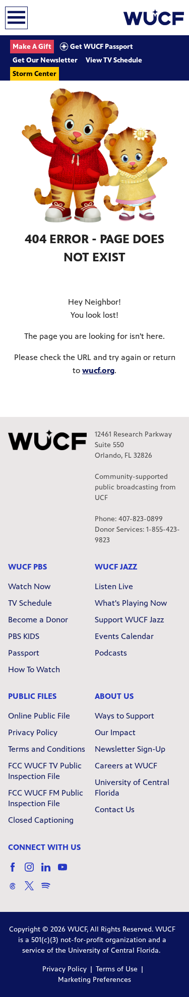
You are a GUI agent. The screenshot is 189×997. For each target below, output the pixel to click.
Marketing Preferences (94, 979)
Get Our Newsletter (45, 60)
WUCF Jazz (116, 567)
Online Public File (39, 716)
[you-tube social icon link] (66, 872)
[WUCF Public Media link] (153, 17)
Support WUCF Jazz (129, 619)
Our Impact (115, 732)
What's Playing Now (131, 603)
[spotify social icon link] (49, 890)
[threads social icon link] (16, 890)
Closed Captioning (41, 820)
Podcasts (111, 653)
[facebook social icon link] (16, 872)
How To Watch (34, 669)
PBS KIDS (23, 636)
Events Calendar (124, 636)
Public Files (32, 696)
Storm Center (34, 73)
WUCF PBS (27, 567)
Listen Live (114, 586)
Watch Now (29, 586)
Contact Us (115, 809)
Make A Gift (32, 46)
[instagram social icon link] (33, 872)
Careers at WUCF (126, 765)
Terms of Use (117, 969)
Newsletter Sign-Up (130, 749)
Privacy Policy (32, 732)
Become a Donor (38, 619)
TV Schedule (30, 603)
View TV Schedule (114, 60)
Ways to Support (124, 716)
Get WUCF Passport (101, 46)
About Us (114, 696)
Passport (23, 653)
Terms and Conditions (46, 749)
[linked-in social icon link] (49, 872)
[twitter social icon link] (33, 890)
